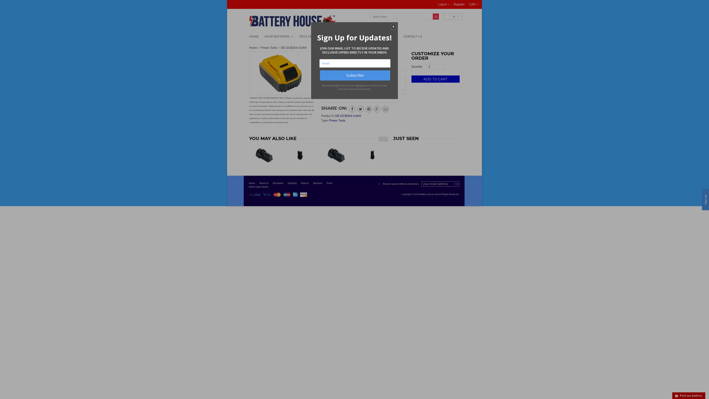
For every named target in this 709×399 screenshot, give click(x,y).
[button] (393, 26)
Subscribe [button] (355, 75)
